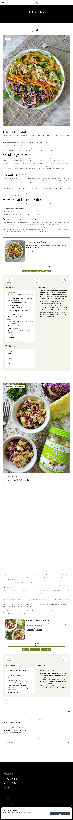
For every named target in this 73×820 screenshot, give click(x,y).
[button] (70, 2)
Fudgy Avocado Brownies (12, 732)
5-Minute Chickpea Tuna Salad (13, 722)
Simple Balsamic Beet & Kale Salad (15, 725)
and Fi (65, 145)
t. (67, 145)
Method (64, 282)
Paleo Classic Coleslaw (16, 479)
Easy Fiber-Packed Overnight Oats (15, 730)
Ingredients (9, 282)
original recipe (11, 148)
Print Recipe (30, 251)
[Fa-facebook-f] (5, 787)
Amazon (67, 193)
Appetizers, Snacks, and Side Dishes (15, 386)
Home (26, 15)
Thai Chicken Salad (14, 132)
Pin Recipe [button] (39, 251)
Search (5, 709)
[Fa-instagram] (8, 787)
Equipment (37, 282)
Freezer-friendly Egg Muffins (13, 727)
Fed (63, 145)
